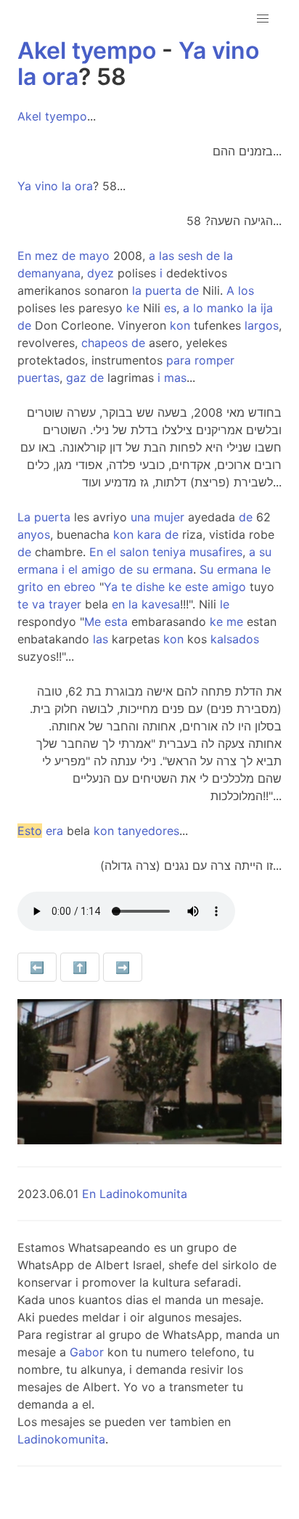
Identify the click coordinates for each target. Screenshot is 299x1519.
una (140, 517)
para (178, 360)
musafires (215, 552)
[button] (263, 19)
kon (180, 325)
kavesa (161, 604)
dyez (100, 273)
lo (198, 308)
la (26, 76)
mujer (169, 517)
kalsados (234, 639)
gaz (76, 377)
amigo (98, 569)
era (54, 830)
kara (149, 534)
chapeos (104, 342)
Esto (29, 830)
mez (46, 255)
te (126, 586)
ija (267, 308)
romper (214, 360)
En (24, 255)
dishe (150, 586)
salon (134, 552)
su (265, 552)
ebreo (80, 586)
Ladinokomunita (61, 1439)
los (246, 290)
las (166, 255)
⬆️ (80, 967)
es (170, 308)
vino (235, 50)
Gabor (87, 1352)
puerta (163, 290)
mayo (94, 255)
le (266, 569)
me (234, 621)
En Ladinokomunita (134, 1193)
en (53, 586)
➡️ (122, 967)
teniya (169, 552)
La (23, 517)
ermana (37, 569)
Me (92, 621)
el (111, 552)
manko (225, 308)
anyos (33, 534)
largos (262, 325)
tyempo (114, 50)
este (196, 586)
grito (30, 586)
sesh (190, 255)
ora (60, 76)
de (68, 255)
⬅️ (37, 967)
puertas (38, 377)
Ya (192, 50)
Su (206, 569)
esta (116, 621)
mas (175, 377)
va (38, 604)
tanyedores (148, 830)
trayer (65, 604)
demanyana (49, 273)
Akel (41, 50)
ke (132, 308)
